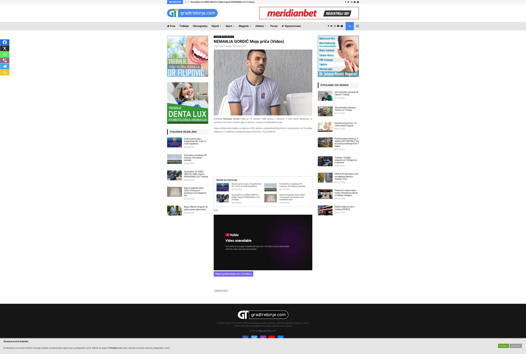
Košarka (230, 36)
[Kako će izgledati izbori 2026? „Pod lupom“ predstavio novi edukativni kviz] (270, 198)
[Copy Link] (4, 72)
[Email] (342, 26)
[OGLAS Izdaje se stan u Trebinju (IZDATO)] (325, 210)
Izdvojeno (217, 36)
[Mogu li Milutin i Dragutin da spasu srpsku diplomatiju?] (174, 211)
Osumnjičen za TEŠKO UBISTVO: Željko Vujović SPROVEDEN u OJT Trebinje (223, 2)
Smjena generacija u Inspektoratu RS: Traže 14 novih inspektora (246, 185)
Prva (172, 26)
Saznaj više (515, 346)
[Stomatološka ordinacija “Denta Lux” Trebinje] (325, 111)
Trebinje (184, 26)
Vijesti (215, 26)
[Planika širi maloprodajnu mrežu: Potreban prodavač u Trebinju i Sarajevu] (325, 194)
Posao (274, 26)
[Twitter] (332, 26)
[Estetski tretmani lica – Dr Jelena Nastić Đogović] (325, 127)
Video (224, 36)
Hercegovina (200, 26)
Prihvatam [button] (503, 346)
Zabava (259, 26)
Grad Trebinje (225, 46)
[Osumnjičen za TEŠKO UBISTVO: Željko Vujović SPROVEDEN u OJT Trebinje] (223, 198)
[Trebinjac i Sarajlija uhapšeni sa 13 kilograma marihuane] (325, 161)
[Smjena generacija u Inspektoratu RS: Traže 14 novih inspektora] (223, 187)
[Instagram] (335, 26)
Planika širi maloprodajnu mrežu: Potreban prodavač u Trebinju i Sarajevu (346, 192)
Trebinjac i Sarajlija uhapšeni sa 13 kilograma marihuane (346, 160)
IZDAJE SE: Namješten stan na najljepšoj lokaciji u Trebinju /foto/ (346, 176)
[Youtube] (339, 26)
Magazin (244, 26)
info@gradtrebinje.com (266, 331)
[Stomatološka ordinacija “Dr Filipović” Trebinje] (325, 96)
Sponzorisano (293, 26)
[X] (4, 48)
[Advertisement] (263, 155)
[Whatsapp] (4, 54)
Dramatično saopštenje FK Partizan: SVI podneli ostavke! (292, 185)
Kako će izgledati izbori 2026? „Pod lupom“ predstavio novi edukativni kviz (292, 197)
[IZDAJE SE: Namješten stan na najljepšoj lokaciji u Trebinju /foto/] (325, 178)
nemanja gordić (221, 291)
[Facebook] (329, 26)
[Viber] (4, 60)
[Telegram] (4, 66)
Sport (229, 26)
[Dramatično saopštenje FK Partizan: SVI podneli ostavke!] (270, 187)
